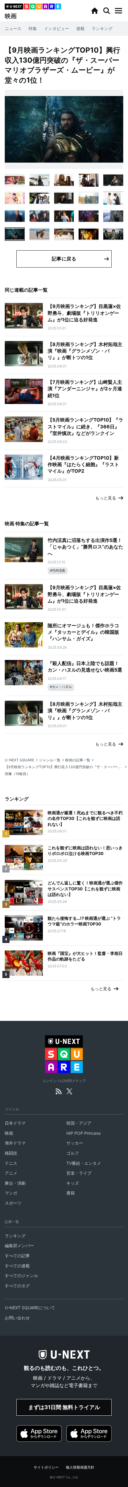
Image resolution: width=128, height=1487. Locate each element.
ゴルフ (72, 1153)
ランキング (102, 28)
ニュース (13, 28)
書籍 (70, 1192)
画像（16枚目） (17, 773)
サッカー (74, 1142)
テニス (11, 1163)
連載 (80, 28)
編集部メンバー (19, 1245)
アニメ (11, 1172)
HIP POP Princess (83, 1133)
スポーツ (13, 1202)
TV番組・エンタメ (83, 1163)
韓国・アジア (78, 1123)
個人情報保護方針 (80, 1467)
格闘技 (11, 1153)
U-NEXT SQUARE (19, 760)
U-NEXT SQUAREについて (30, 1307)
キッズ (72, 1183)
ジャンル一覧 (49, 760)
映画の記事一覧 (77, 760)
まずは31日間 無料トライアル (64, 1407)
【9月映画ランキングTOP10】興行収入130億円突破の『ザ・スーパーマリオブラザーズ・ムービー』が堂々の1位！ (64, 767)
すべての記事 (17, 1255)
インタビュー (56, 28)
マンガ (11, 1192)
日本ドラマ (15, 1123)
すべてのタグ (17, 1285)
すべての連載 (17, 1265)
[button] (118, 10)
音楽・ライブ (78, 1172)
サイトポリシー (46, 1467)
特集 (33, 28)
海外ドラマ (15, 1142)
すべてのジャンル (21, 1275)
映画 (9, 1133)
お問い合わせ (17, 1317)
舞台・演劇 (15, 1183)
